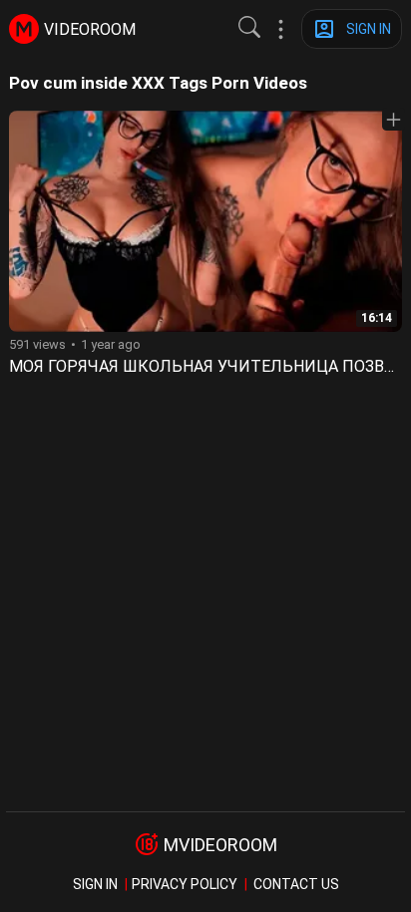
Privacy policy (184, 884)
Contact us (296, 884)
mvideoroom (220, 844)
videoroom (90, 29)
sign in (95, 884)
